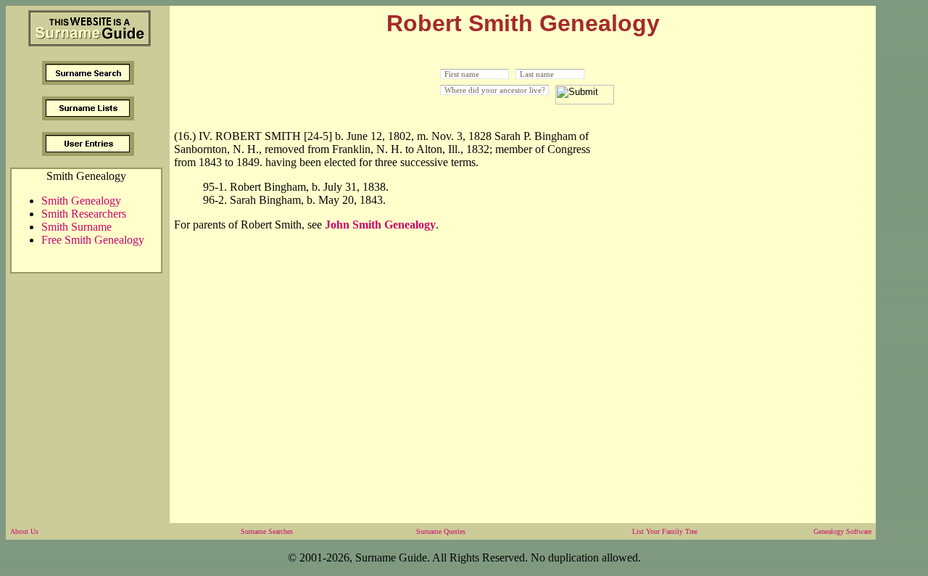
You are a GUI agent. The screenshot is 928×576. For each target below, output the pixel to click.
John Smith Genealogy (380, 224)
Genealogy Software (842, 531)
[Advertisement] (742, 227)
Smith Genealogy (81, 200)
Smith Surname (76, 227)
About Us (24, 531)
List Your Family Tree (664, 531)
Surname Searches (267, 531)
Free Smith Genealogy (92, 240)
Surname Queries (440, 531)
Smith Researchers (83, 213)
